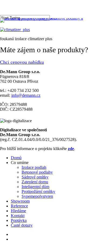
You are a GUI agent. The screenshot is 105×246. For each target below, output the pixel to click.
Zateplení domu (35, 182)
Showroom (20, 201)
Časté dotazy (22, 225)
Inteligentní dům (35, 186)
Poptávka (19, 220)
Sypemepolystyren (37, 196)
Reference (19, 206)
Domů (16, 157)
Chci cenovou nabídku (22, 62)
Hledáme (18, 210)
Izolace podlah (34, 167)
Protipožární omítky (38, 191)
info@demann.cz (25, 95)
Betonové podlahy (37, 172)
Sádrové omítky (35, 177)
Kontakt (17, 215)
